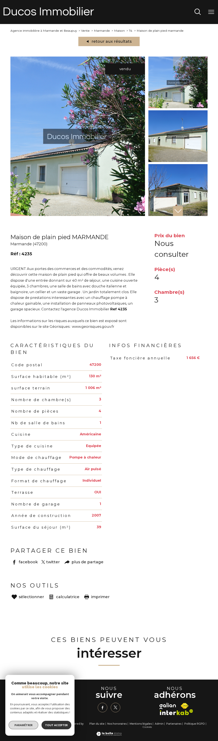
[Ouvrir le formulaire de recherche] (197, 12)
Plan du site (97, 723)
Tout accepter (56, 725)
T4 (130, 30)
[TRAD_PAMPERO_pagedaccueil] (48, 14)
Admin (159, 723)
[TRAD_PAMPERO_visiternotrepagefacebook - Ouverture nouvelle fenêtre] (102, 707)
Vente (85, 30)
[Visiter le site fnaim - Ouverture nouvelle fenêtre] (184, 706)
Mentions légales (141, 723)
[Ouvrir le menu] (211, 12)
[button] (178, 211)
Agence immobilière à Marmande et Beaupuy (43, 30)
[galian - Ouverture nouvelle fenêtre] (167, 706)
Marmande (102, 30)
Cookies (147, 726)
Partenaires (173, 723)
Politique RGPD (194, 723)
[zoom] (77, 215)
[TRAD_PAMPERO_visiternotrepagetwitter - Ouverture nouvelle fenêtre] (115, 707)
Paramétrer (23, 725)
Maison (119, 30)
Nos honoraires (117, 723)
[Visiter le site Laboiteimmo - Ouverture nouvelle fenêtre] (109, 734)
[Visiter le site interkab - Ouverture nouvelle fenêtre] (176, 712)
